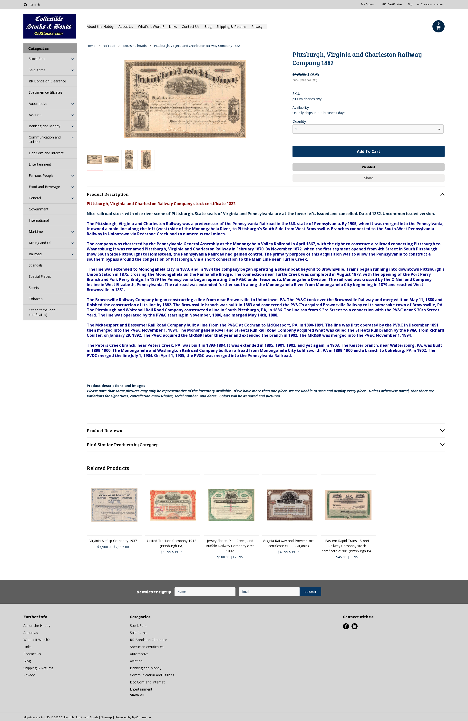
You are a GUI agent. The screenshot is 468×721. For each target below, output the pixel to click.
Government (39, 209)
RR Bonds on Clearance (47, 81)
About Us (125, 26)
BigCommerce (141, 717)
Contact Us (190, 26)
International (39, 220)
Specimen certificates (45, 92)
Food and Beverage (44, 186)
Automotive (38, 103)
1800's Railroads (135, 45)
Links (173, 26)
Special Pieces (40, 276)
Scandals (36, 265)
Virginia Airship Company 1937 (113, 540)
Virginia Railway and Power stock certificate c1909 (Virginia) (288, 543)
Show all (137, 695)
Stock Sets (37, 58)
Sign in (412, 4)
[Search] (25, 4)
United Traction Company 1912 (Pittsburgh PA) (171, 543)
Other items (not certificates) (42, 312)
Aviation (35, 114)
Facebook (346, 626)
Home (91, 45)
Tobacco (36, 298)
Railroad (35, 254)
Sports (34, 287)
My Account (368, 4)
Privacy (257, 26)
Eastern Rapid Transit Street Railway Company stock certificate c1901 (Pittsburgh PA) (347, 545)
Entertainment (40, 164)
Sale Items (37, 70)
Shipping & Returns (231, 26)
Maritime (36, 231)
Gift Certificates (392, 4)
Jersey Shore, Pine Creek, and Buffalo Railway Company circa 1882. (230, 545)
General (35, 198)
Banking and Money (44, 126)
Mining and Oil (40, 242)
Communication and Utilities (45, 139)
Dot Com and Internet (46, 153)
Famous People (41, 175)
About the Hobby (100, 26)
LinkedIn (354, 626)
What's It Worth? (151, 26)
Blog (208, 26)
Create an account (433, 4)
